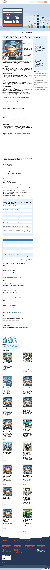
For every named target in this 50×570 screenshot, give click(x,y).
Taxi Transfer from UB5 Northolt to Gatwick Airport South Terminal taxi (40, 73)
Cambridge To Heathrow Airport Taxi (29, 546)
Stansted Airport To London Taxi (17, 550)
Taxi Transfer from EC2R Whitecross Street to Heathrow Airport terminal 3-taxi (40, 84)
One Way (8, 14)
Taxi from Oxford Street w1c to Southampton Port (10, 342)
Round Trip (17, 14)
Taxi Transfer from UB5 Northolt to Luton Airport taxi (39, 89)
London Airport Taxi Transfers (5, 549)
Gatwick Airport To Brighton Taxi (41, 546)
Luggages (16, 16)
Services (19, 1)
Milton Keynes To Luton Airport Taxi (6, 545)
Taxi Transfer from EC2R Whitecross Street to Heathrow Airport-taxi (39, 80)
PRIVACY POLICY (27, 549)
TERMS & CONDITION (28, 548)
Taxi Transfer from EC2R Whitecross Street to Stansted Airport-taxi (40, 75)
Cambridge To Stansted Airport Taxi (18, 552)
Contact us (25, 1)
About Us (15, 1)
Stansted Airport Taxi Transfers (17, 549)
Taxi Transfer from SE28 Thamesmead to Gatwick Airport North (39, 68)
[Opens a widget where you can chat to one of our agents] (47, 569)
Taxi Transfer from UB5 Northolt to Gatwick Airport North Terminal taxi (40, 77)
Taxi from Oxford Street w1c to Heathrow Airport (9, 336)
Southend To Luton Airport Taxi (17, 545)
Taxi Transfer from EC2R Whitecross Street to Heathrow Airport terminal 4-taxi (40, 87)
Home (13, 1)
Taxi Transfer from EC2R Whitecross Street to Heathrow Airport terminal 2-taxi (40, 82)
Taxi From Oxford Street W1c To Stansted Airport (26, 32)
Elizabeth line (14, 277)
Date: (4, 20)
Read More (24, 415)
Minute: (17, 20)
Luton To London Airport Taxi (5, 552)
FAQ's (22, 1)
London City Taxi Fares (4, 550)
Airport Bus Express (25, 327)
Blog (28, 1)
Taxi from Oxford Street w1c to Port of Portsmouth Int (10, 340)
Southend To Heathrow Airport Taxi (18, 546)
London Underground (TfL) (16, 297)
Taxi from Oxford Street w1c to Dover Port (8, 339)
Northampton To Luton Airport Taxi (6, 546)
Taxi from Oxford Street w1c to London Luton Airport (10, 338)
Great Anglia (19, 277)
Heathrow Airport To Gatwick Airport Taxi (30, 545)
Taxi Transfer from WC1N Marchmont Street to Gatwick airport (39, 61)
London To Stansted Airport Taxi (17, 551)
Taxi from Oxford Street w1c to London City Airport (10, 341)
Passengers (7, 16)
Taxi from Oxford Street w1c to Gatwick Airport (9, 335)
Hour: (13, 20)
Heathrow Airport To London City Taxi (6, 551)
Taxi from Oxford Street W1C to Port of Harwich (9, 337)
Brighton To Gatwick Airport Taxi (41, 545)
